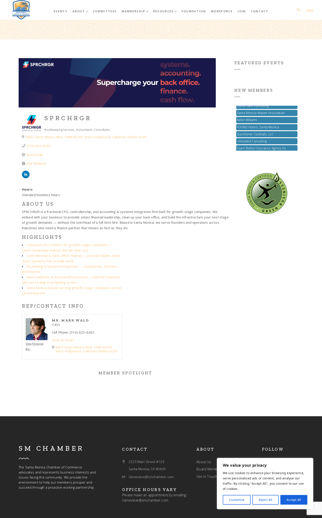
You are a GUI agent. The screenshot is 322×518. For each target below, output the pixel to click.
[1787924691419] (21, 10)
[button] (80, 11)
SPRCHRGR (68, 118)
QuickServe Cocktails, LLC (255, 131)
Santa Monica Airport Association (261, 109)
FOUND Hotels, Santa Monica (258, 124)
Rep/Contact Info (53, 306)
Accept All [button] (294, 500)
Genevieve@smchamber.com (145, 500)
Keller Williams (247, 116)
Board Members (209, 469)
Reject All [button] (265, 500)
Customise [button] (236, 500)
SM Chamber (51, 448)
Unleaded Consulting (252, 138)
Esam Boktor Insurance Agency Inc (261, 145)
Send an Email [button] (62, 340)
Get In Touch (206, 476)
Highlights (42, 237)
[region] (265, 483)
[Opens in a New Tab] (26, 177)
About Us (38, 204)
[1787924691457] (267, 192)
